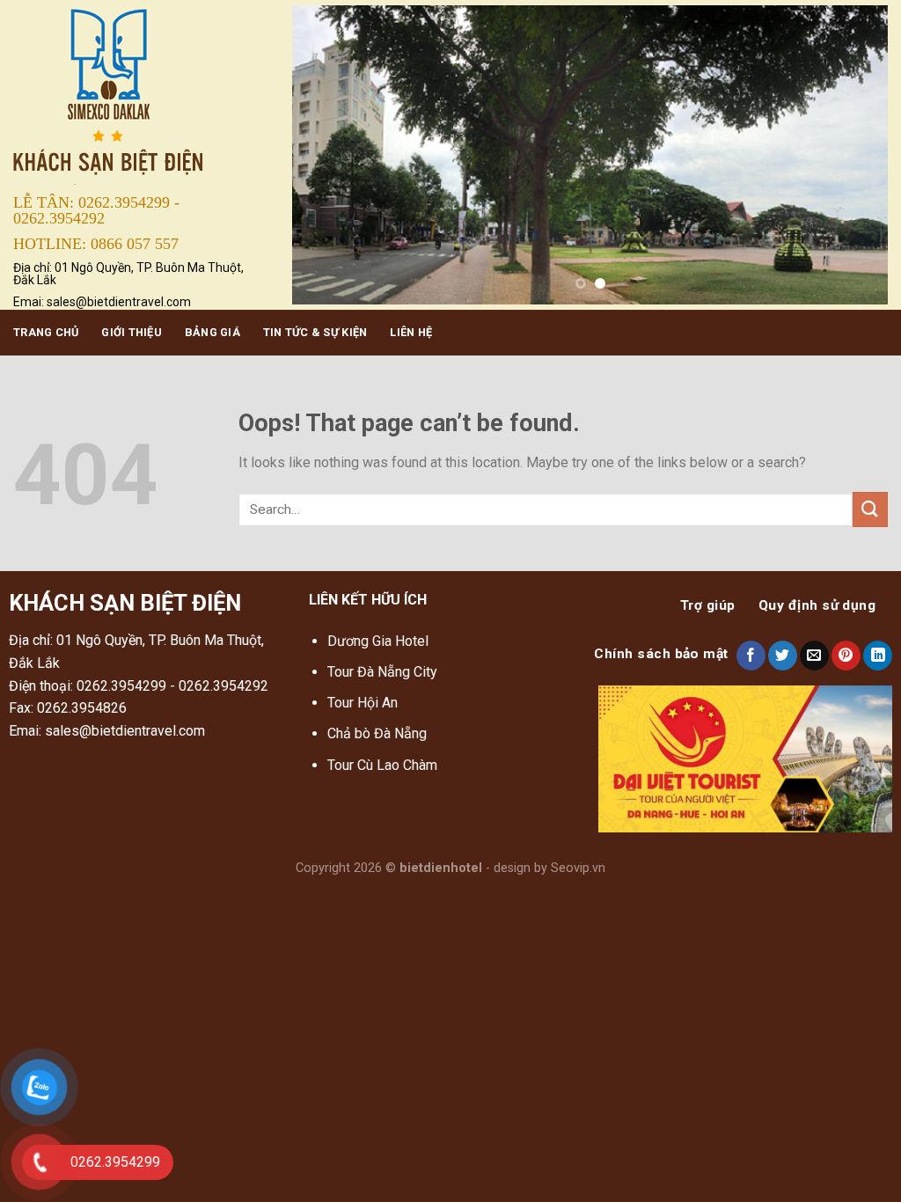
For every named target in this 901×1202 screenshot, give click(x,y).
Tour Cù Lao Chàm (382, 765)
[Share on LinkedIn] (877, 656)
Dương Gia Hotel (379, 641)
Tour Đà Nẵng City (382, 671)
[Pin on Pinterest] (846, 656)
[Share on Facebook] (750, 656)
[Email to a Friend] (814, 656)
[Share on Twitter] (782, 656)
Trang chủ (45, 332)
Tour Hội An (362, 702)
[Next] (853, 155)
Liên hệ (411, 332)
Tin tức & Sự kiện (315, 332)
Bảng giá (212, 332)
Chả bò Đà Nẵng (377, 733)
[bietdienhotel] (139, 94)
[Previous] (326, 155)
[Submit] (870, 509)
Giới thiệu (131, 332)
